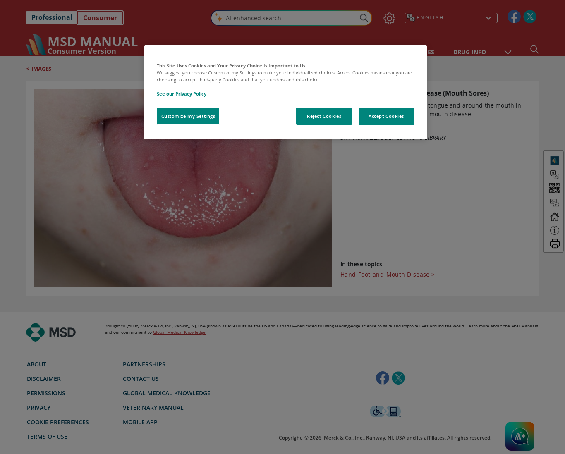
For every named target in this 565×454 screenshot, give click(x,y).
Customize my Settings (188, 116)
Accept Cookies (386, 116)
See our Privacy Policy (181, 94)
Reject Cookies (324, 116)
